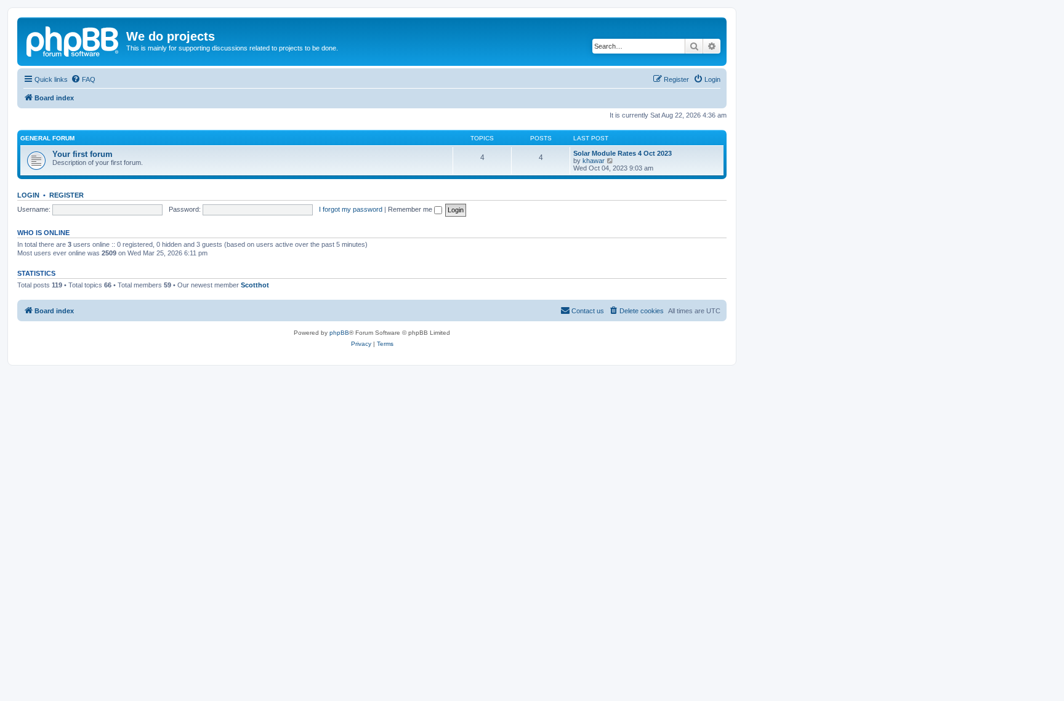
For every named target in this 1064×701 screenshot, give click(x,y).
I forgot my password (350, 209)
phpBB (339, 332)
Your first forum (82, 154)
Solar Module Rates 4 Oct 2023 (622, 153)
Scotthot (255, 285)
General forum (47, 138)
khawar (593, 160)
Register (66, 195)
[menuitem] (83, 79)
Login (28, 195)
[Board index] (73, 40)
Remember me (411, 209)
